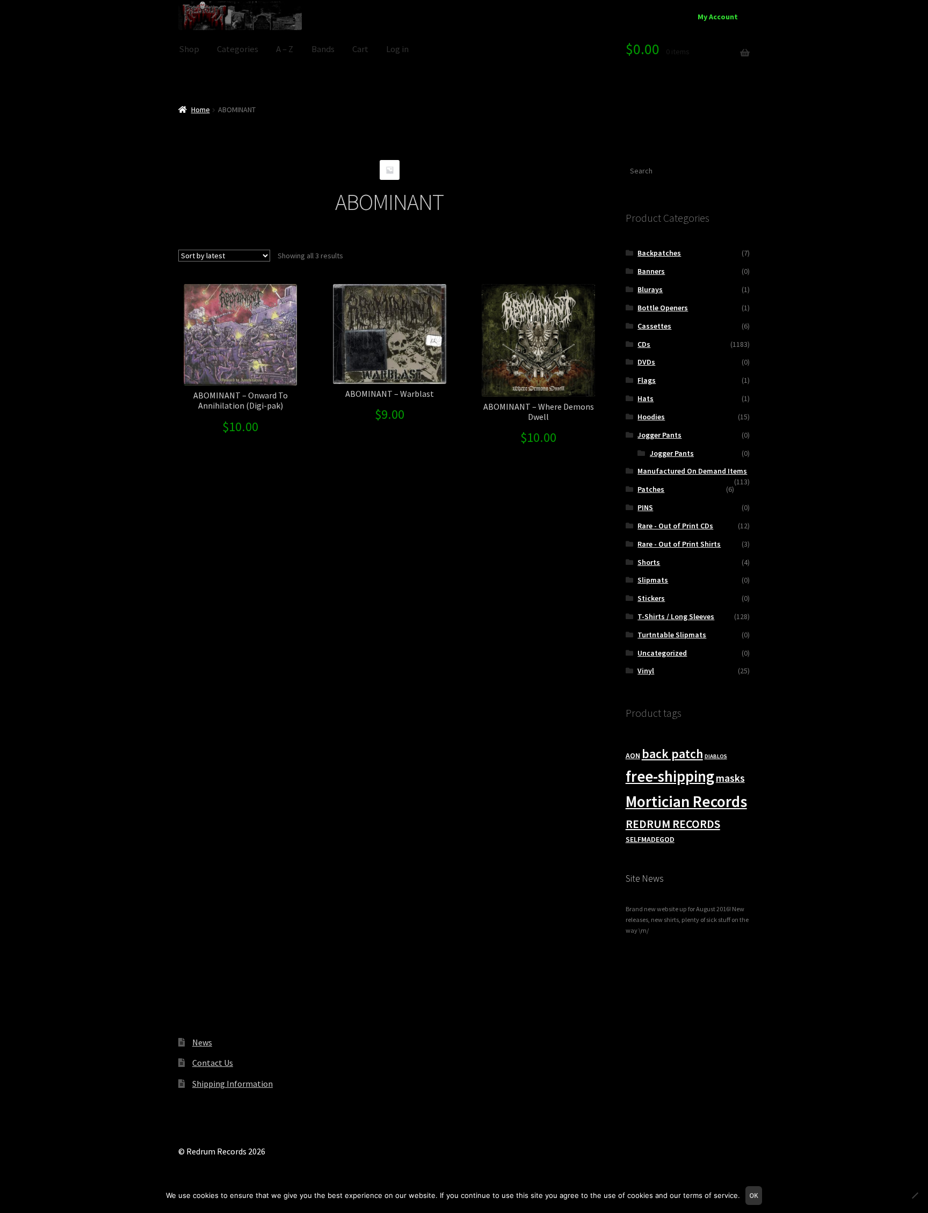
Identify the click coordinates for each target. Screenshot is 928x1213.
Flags (646, 380)
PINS (645, 507)
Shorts (648, 562)
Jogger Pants (659, 435)
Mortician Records (686, 801)
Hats (645, 398)
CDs (643, 344)
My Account (718, 16)
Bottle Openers (662, 308)
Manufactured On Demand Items (692, 471)
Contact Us (212, 1062)
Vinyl (645, 670)
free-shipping (670, 776)
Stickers (651, 598)
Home (200, 109)
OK (753, 1195)
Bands (323, 49)
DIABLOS (716, 756)
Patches (650, 489)
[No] (914, 1195)
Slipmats (652, 580)
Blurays (650, 289)
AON (633, 755)
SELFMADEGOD (650, 839)
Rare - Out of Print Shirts (679, 544)
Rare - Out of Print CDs (675, 526)
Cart (360, 49)
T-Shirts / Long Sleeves (675, 616)
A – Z (284, 49)
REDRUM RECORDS (673, 824)
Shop (189, 49)
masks (730, 778)
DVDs (646, 362)
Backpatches (659, 253)
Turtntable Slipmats (671, 635)
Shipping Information (232, 1083)
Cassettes (654, 326)
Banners (651, 271)
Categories (237, 49)
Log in (397, 49)
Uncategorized (662, 653)
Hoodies (651, 417)
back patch (672, 753)
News (202, 1042)
